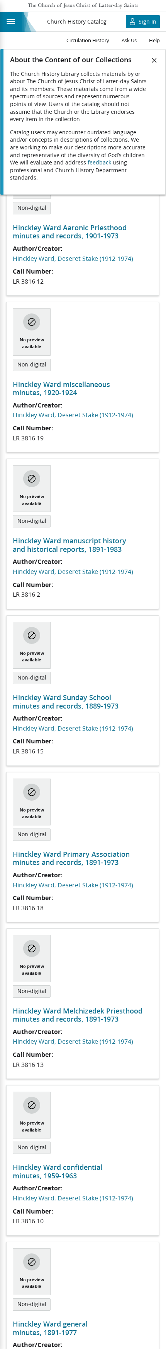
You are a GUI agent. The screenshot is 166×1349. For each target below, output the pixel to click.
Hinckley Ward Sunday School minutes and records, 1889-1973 (66, 701)
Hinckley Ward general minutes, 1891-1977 (50, 1328)
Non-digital (31, 208)
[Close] (154, 60)
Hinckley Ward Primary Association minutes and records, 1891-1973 (71, 858)
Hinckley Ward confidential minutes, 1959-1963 (57, 1171)
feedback (99, 162)
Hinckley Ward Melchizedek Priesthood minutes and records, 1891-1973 (77, 1015)
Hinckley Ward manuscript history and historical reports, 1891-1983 (69, 545)
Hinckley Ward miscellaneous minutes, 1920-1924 (61, 388)
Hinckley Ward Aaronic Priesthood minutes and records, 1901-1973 (70, 232)
